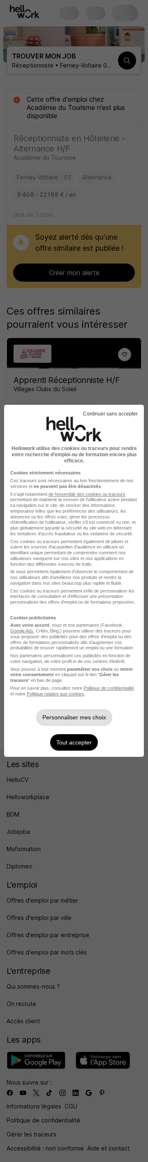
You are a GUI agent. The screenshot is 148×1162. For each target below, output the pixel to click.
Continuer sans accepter (110, 414)
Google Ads (21, 630)
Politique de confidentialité (108, 688)
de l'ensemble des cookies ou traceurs (87, 494)
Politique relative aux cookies (55, 693)
